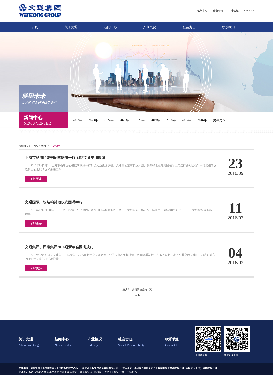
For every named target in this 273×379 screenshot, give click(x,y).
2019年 (155, 120)
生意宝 (86, 372)
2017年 (186, 120)
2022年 (109, 120)
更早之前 (219, 120)
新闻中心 (110, 27)
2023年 (93, 120)
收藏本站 (202, 10)
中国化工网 (63, 372)
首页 (35, 27)
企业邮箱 (218, 10)
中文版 (235, 10)
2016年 (202, 120)
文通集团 (23, 372)
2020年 (140, 120)
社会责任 (189, 27)
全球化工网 (76, 372)
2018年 (171, 120)
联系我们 (228, 27)
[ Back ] (137, 295)
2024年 (77, 120)
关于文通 (71, 27)
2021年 (124, 120)
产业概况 (149, 27)
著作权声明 (96, 372)
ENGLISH (249, 10)
